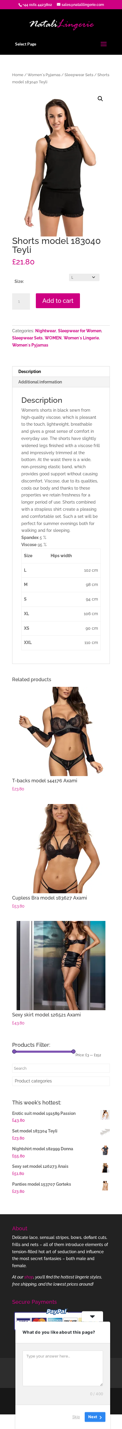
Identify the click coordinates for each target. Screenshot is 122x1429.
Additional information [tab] (40, 382)
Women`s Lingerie (81, 338)
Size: (19, 281)
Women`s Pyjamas (44, 75)
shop (28, 1277)
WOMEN (53, 338)
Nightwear (45, 330)
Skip (76, 1416)
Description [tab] (29, 371)
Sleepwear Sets (79, 75)
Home (17, 75)
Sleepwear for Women (79, 330)
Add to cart (57, 300)
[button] (100, 98)
